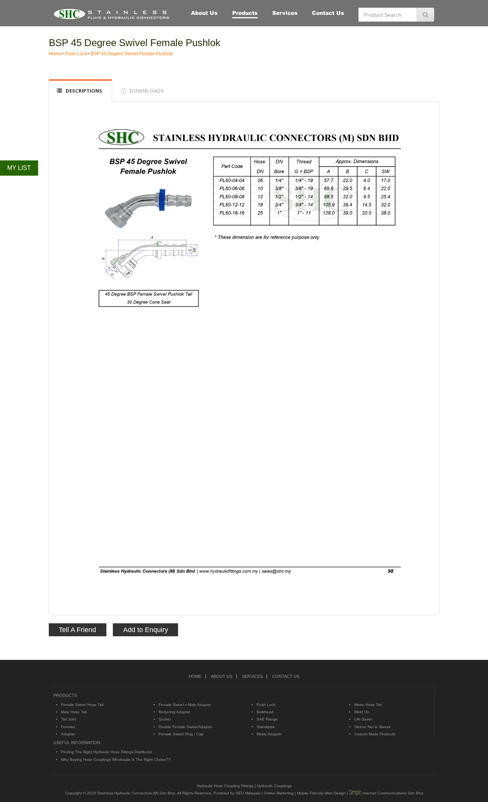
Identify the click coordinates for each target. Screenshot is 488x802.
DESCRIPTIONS (84, 90)
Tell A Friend (77, 630)
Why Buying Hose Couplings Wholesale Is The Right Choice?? (116, 759)
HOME (195, 676)
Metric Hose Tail (368, 705)
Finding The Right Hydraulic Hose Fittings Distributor (106, 752)
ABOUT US (221, 676)
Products (245, 12)
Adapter (68, 734)
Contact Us (328, 12)
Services (285, 12)
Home (55, 53)
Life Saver (363, 719)
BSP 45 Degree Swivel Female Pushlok (134, 42)
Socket (165, 719)
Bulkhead (265, 712)
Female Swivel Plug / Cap (181, 734)
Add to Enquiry (145, 630)
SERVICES (252, 676)
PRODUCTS (65, 695)
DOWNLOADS (147, 90)
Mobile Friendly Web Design (321, 793)
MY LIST (19, 168)
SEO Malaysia (248, 793)
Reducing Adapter (174, 712)
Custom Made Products (374, 734)
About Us (204, 12)
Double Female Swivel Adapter (185, 727)
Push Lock (76, 53)
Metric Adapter (269, 734)
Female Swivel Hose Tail (82, 705)
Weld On (361, 712)
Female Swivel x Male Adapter (185, 705)
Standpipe (266, 727)
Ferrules (68, 727)
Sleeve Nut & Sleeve (372, 727)
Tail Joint (68, 719)
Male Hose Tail (74, 712)
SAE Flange (267, 719)
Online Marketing (279, 793)
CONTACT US (285, 676)
